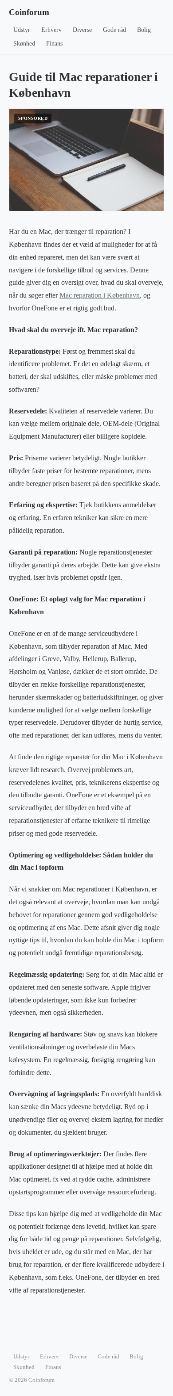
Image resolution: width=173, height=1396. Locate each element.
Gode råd (114, 30)
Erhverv (51, 30)
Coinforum (29, 12)
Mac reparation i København (99, 295)
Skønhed (24, 43)
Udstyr (21, 30)
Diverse (82, 30)
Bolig (144, 30)
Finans (54, 43)
